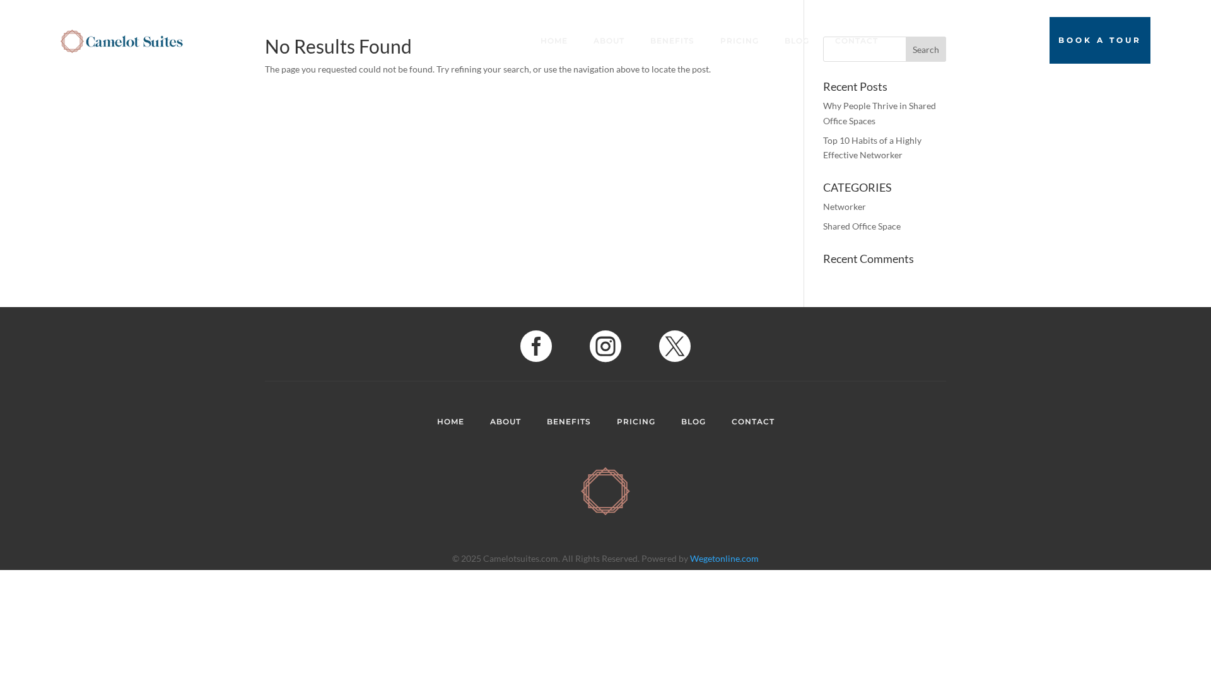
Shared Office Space (862, 226)
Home (554, 40)
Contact (856, 40)
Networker (844, 206)
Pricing (739, 40)
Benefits (672, 40)
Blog (797, 40)
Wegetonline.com (724, 558)
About (609, 40)
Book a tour (1100, 40)
